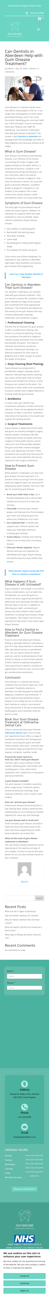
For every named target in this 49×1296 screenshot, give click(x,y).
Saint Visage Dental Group (28, 6)
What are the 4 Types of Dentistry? (20, 911)
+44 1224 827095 (24, 1117)
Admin (11, 68)
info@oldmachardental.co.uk (24, 1137)
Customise (24, 1283)
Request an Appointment (24, 1189)
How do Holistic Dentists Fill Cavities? (22, 915)
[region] (24, 1272)
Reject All (24, 1290)
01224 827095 (37, 13)
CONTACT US (19, 1248)
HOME (10, 1244)
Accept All (24, 1276)
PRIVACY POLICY (35, 1248)
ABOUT (18, 1244)
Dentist (32, 68)
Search (39, 898)
